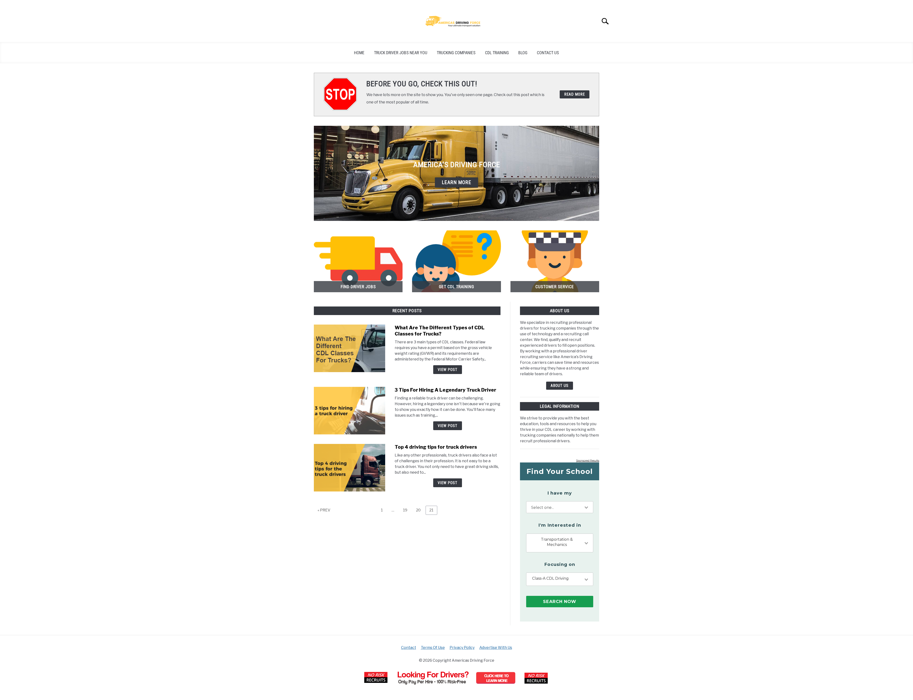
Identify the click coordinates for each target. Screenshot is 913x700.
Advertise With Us (495, 647)
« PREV (324, 510)
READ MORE (574, 94)
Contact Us (548, 52)
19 (407, 510)
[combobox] (559, 507)
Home (359, 52)
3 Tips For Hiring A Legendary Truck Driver (445, 390)
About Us (559, 385)
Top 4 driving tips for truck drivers (436, 447)
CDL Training (497, 52)
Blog (522, 52)
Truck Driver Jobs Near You (400, 52)
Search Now (559, 601)
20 (420, 510)
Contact (408, 647)
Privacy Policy (462, 647)
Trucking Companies (456, 52)
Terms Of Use (433, 647)
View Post (447, 369)
